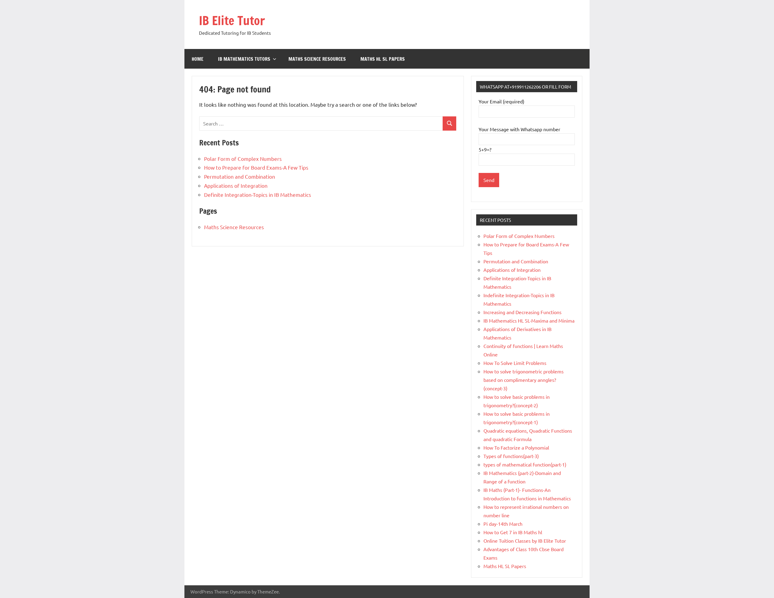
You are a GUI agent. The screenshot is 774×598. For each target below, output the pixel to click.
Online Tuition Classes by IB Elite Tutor (524, 541)
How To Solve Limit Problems (514, 363)
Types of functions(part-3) (511, 456)
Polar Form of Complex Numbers (243, 158)
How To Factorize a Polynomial (516, 447)
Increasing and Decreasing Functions (522, 312)
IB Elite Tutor (232, 20)
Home (197, 59)
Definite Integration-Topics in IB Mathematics (257, 194)
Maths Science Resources (317, 59)
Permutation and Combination (239, 176)
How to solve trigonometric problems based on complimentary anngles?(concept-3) (523, 379)
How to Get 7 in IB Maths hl (512, 532)
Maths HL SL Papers (382, 59)
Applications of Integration (236, 185)
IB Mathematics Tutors (244, 59)
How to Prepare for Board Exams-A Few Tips (256, 167)
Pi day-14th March (502, 524)
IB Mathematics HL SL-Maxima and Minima (528, 320)
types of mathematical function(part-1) (524, 464)
